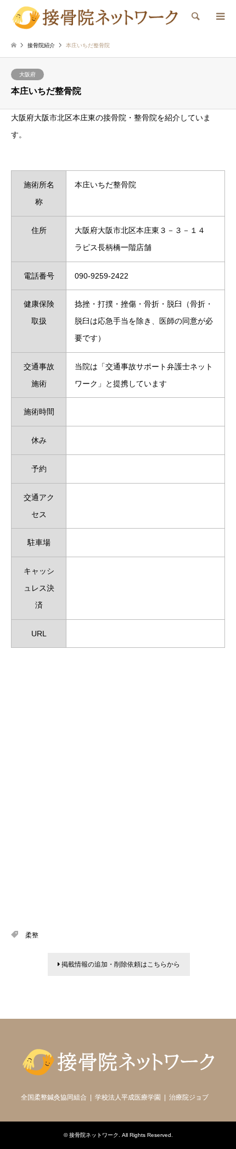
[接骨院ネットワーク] (95, 16)
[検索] (194, 16)
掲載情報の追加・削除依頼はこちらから (120, 964)
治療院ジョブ (189, 1097)
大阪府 (27, 74)
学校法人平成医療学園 (128, 1097)
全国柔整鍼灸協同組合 (54, 1097)
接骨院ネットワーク (94, 1135)
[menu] (219, 16)
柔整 (31, 935)
